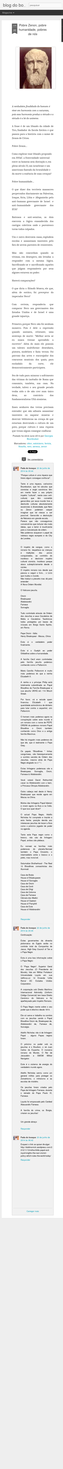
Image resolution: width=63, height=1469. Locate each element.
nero (29, 446)
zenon (44, 446)
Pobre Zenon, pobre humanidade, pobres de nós (33, 29)
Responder (25, 919)
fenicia (48, 443)
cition (29, 443)
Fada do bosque (28, 468)
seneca (36, 446)
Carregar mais (33, 1211)
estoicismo (38, 443)
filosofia (22, 446)
